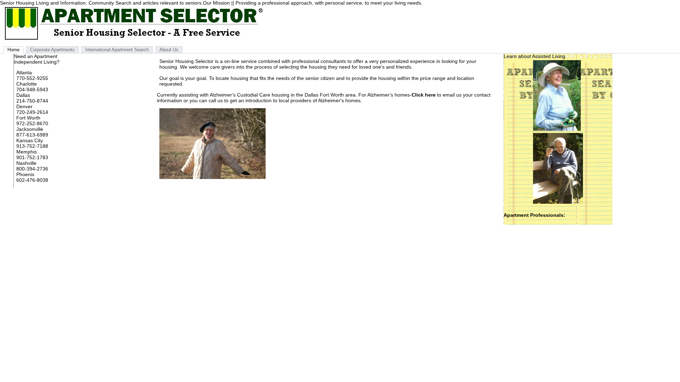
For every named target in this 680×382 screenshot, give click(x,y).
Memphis (26, 152)
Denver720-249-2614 (32, 109)
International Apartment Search (117, 49)
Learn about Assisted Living (534, 56)
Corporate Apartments (52, 49)
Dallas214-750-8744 (32, 98)
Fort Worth (28, 118)
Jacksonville (29, 129)
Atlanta (24, 72)
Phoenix (25, 174)
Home (13, 49)
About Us (168, 49)
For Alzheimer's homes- (397, 95)
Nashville (26, 163)
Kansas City (29, 140)
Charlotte (26, 84)
